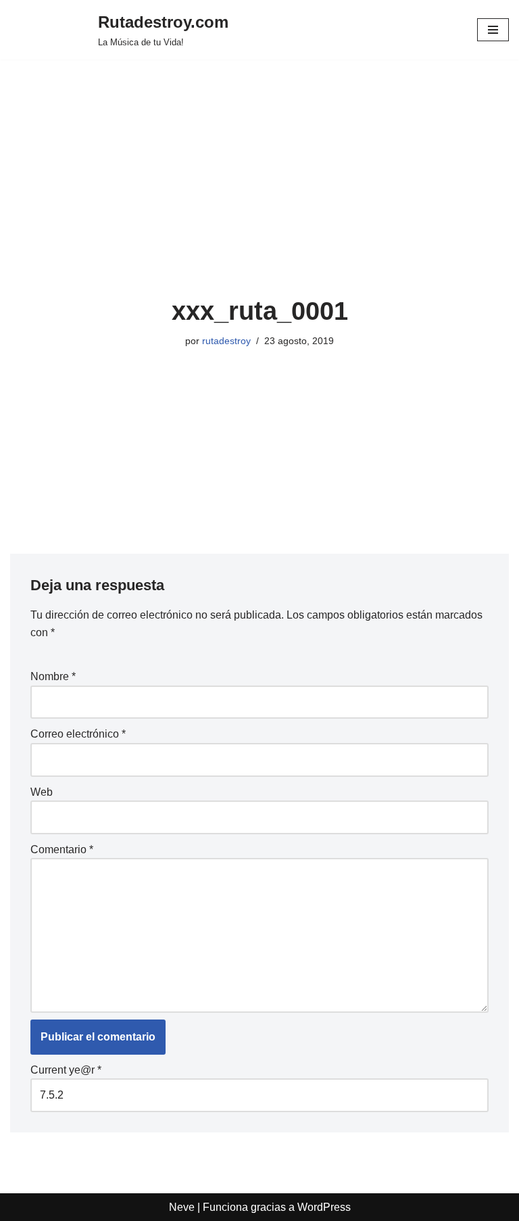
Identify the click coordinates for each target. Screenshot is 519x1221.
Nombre (53, 676)
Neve (182, 1207)
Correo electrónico (78, 734)
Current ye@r (65, 1070)
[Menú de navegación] (493, 29)
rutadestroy (226, 340)
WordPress (324, 1207)
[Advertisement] (259, 194)
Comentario (61, 849)
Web (41, 792)
